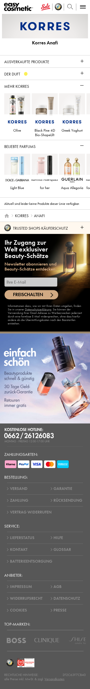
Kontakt (19, 549)
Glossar (62, 549)
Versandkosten (54, 679)
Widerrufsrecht (26, 598)
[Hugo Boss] (16, 640)
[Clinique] (46, 640)
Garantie (63, 488)
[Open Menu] (19, 7)
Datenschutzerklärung (38, 309)
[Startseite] (6, 215)
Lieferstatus (22, 537)
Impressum (21, 586)
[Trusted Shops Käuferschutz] (10, 662)
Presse (60, 610)
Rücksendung (68, 500)
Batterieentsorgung (31, 561)
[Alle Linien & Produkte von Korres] (45, 26)
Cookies (18, 610)
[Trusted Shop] (58, 7)
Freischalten (28, 295)
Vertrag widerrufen (31, 512)
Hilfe (58, 537)
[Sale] (45, 7)
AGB (58, 586)
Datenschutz (67, 598)
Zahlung (19, 500)
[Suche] (70, 7)
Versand (19, 488)
